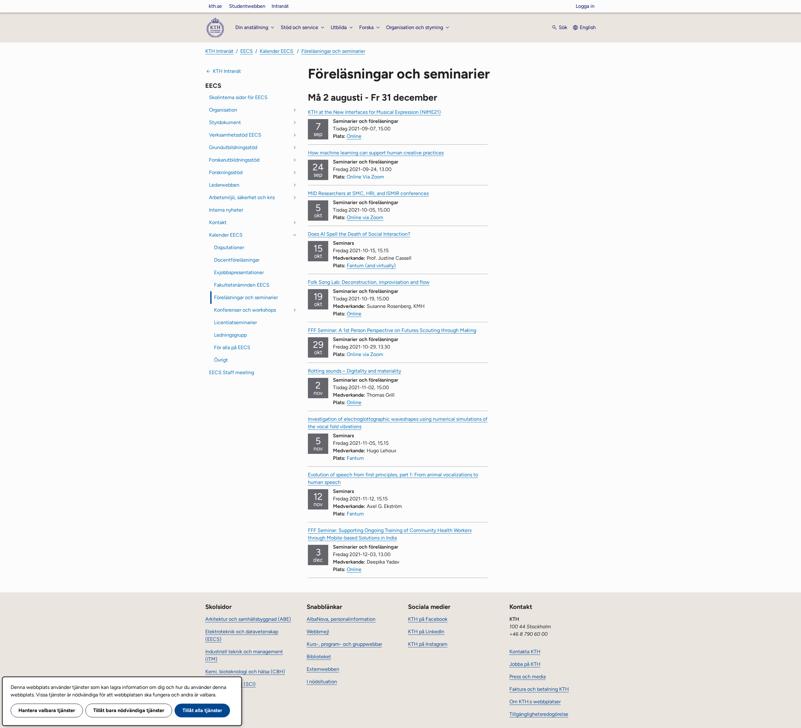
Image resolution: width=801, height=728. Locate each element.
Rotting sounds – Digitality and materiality (354, 371)
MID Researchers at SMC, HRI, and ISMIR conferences (368, 193)
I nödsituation (322, 682)
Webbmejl (318, 632)
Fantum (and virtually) (371, 266)
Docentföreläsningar (236, 260)
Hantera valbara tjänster (46, 710)
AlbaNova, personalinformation (341, 619)
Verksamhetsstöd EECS (235, 135)
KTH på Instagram (427, 644)
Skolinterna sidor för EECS (238, 97)
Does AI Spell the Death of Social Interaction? (359, 234)
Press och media (527, 677)
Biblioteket (319, 657)
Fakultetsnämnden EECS (241, 285)
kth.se (215, 6)
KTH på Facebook (427, 619)
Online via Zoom (365, 217)
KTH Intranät (219, 51)
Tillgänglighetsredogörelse (538, 714)
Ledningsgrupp (230, 335)
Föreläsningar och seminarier (333, 51)
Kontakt (218, 222)
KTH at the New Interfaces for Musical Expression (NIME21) (374, 112)
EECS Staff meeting (231, 372)
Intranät (280, 6)
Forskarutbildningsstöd (234, 160)
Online (354, 136)
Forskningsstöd (225, 172)
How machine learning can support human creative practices (376, 153)
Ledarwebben (224, 185)
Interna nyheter (226, 210)
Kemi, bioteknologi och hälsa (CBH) (245, 672)
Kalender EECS (277, 51)
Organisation (223, 110)
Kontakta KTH (524, 652)
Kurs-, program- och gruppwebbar (344, 644)
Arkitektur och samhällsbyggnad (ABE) (248, 619)
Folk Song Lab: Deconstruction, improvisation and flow (369, 282)
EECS (246, 51)
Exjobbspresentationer (239, 272)
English (588, 27)
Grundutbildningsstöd (233, 147)
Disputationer (229, 247)
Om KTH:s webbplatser (535, 702)
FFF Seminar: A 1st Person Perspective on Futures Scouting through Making (392, 330)
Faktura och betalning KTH (539, 689)
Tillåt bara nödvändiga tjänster (128, 710)
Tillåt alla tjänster (202, 710)
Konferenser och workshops (245, 310)
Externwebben (323, 669)
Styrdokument (225, 122)
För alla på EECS (232, 347)
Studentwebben (247, 6)
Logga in (585, 6)
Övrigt (221, 360)
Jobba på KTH (524, 664)
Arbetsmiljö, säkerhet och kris (242, 197)
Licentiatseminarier (235, 322)
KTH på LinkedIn (426, 632)
